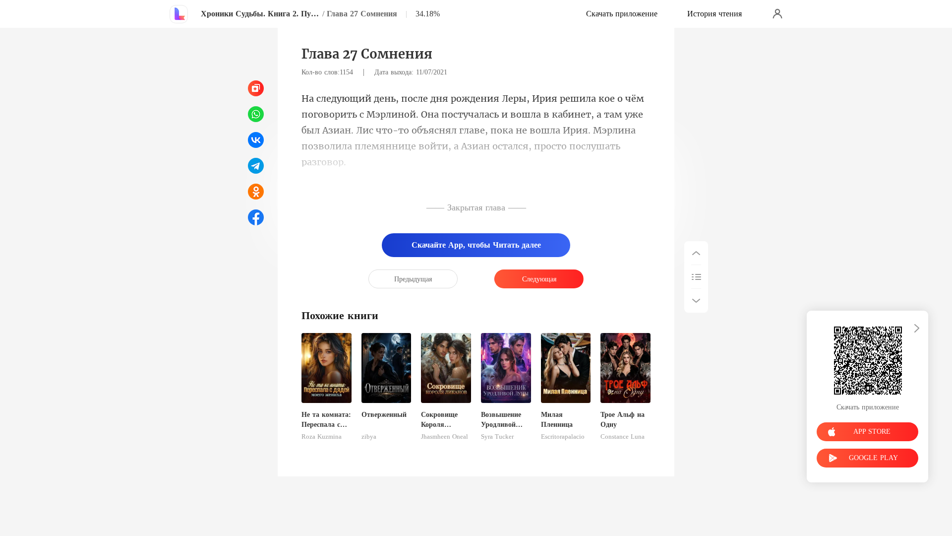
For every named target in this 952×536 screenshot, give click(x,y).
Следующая (539, 279)
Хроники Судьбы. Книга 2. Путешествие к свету (260, 13)
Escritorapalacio (563, 436)
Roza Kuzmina (321, 436)
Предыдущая (413, 279)
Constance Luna (622, 436)
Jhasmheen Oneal (444, 436)
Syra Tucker (497, 436)
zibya (368, 436)
